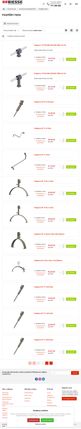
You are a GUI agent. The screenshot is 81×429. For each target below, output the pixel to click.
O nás (49, 393)
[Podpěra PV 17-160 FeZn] (19, 321)
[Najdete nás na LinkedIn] (43, 379)
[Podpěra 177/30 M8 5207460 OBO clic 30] (19, 54)
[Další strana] (46, 363)
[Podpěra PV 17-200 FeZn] (19, 347)
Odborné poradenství (51, 396)
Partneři (49, 403)
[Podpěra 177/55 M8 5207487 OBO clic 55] (19, 82)
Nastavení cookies (40, 424)
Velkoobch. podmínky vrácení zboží (7, 404)
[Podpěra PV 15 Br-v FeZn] (19, 215)
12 (15, 30)
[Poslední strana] (51, 363)
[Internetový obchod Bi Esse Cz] (12, 4)
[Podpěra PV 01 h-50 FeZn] (19, 109)
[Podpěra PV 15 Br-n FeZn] (19, 189)
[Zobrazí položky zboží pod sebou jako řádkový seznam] (71, 30)
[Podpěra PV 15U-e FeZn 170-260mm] (19, 268)
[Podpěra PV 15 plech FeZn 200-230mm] (19, 241)
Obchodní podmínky (5, 394)
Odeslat (75, 373)
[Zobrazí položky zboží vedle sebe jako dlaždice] (66, 30)
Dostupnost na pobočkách (40, 60)
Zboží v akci (28, 395)
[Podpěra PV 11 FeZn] (19, 162)
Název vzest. (38, 30)
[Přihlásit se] (65, 4)
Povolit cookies (47, 420)
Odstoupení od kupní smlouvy (7, 398)
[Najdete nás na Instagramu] (39, 379)
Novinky (27, 401)
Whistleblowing (52, 405)
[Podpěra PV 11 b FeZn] (19, 136)
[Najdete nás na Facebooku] (36, 379)
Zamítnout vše (33, 420)
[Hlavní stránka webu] (3, 9)
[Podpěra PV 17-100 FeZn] (19, 294)
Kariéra (49, 400)
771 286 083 (55, 5)
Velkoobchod (28, 393)
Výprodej (27, 398)
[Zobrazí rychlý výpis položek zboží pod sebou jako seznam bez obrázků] (77, 30)
